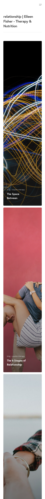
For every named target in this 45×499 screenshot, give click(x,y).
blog (8, 189)
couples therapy (18, 189)
